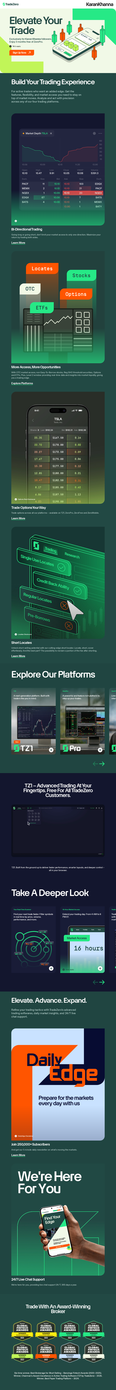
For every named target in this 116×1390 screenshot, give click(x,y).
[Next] (102, 763)
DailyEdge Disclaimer (25, 1136)
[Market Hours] (100, 968)
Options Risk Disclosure (26, 499)
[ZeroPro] (100, 750)
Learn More (18, 242)
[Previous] (95, 763)
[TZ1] (51, 750)
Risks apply (70, 969)
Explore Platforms (22, 383)
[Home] (11, 4)
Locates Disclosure (25, 634)
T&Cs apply (16, 46)
